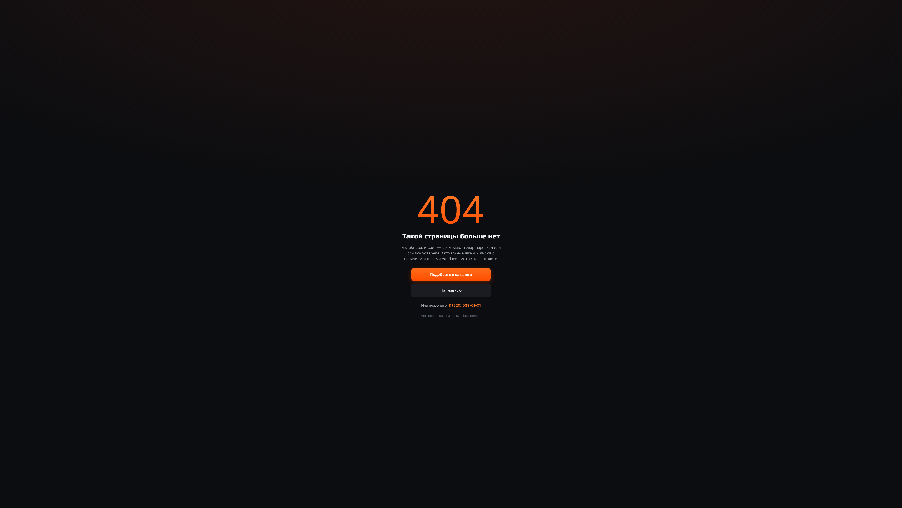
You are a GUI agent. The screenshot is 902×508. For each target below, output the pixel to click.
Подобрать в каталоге (451, 274)
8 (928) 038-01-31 (465, 305)
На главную (451, 290)
